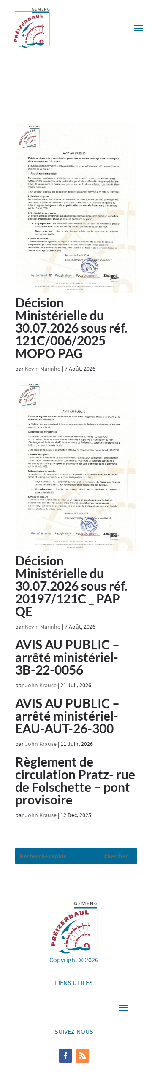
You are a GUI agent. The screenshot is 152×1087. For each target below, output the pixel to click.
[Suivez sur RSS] (82, 1056)
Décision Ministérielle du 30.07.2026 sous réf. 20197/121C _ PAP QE (71, 586)
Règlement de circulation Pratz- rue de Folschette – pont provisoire (75, 780)
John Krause (41, 685)
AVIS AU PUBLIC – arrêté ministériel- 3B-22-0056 (67, 657)
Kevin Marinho (43, 368)
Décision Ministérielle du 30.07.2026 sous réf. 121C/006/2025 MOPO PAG (71, 328)
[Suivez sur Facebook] (65, 1056)
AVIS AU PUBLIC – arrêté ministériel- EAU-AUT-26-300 (67, 715)
